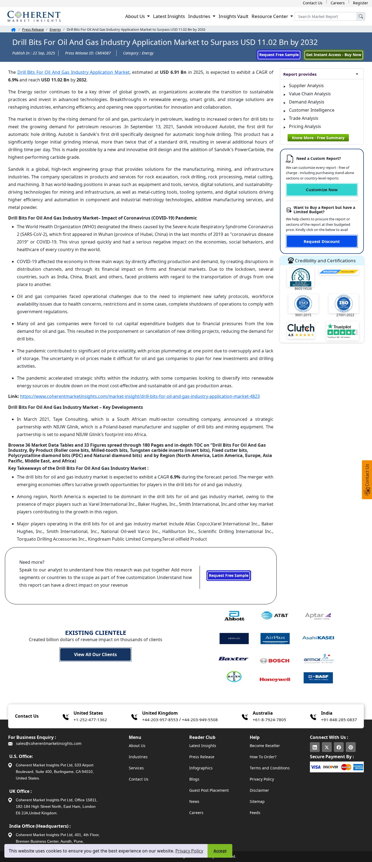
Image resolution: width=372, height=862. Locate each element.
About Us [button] (135, 16)
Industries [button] (199, 16)
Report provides (299, 74)
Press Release (33, 29)
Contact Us (312, 2)
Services (136, 767)
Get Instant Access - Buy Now (333, 54)
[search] (360, 16)
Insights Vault (233, 16)
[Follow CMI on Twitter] (327, 747)
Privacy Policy (189, 851)
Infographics (201, 767)
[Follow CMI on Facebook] (339, 747)
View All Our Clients (95, 654)
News (194, 801)
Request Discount (322, 241)
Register (360, 2)
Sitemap (257, 801)
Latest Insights (169, 16)
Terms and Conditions (270, 767)
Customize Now (322, 189)
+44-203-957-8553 (160, 719)
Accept (220, 850)
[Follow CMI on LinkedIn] (315, 747)
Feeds (255, 812)
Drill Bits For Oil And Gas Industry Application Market (73, 72)
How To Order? (263, 756)
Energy (55, 29)
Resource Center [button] (270, 16)
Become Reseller (265, 745)
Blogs (194, 779)
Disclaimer (259, 790)
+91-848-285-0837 (339, 719)
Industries (138, 756)
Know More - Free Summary (318, 137)
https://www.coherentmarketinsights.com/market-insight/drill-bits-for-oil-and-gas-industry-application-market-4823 (140, 396)
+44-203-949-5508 (200, 719)
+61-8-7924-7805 (269, 719)
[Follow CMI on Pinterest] (351, 747)
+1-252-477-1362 (90, 719)
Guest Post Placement (209, 790)
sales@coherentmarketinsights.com (48, 743)
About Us (137, 745)
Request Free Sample (279, 54)
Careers (338, 2)
